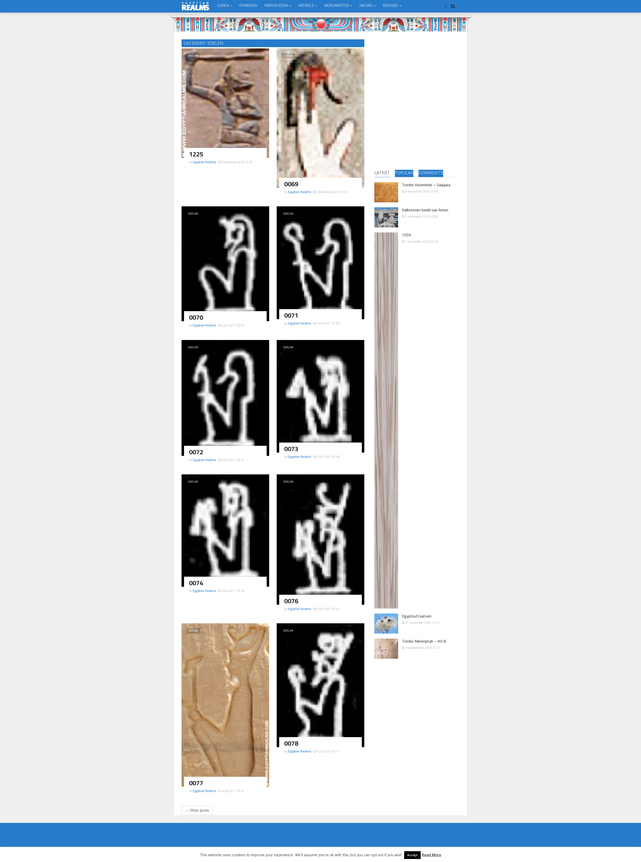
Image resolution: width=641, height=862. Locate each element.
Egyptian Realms (204, 162)
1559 (406, 235)
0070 (196, 317)
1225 (196, 154)
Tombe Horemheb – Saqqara (426, 185)
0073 (291, 449)
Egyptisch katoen (416, 616)
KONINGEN (248, 6)
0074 (196, 583)
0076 (291, 601)
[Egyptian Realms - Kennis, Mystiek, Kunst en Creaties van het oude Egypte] (196, 6)
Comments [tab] (430, 172)
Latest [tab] (382, 172)
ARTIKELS (306, 6)
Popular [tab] (404, 172)
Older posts (197, 810)
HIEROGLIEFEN (276, 6)
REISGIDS (391, 6)
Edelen (193, 55)
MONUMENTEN (337, 6)
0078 (291, 743)
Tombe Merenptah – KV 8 (424, 641)
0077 (196, 783)
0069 (291, 184)
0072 (196, 452)
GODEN (223, 6)
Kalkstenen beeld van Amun (425, 210)
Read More (431, 855)
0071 (291, 315)
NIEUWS (366, 6)
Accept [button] (412, 855)
